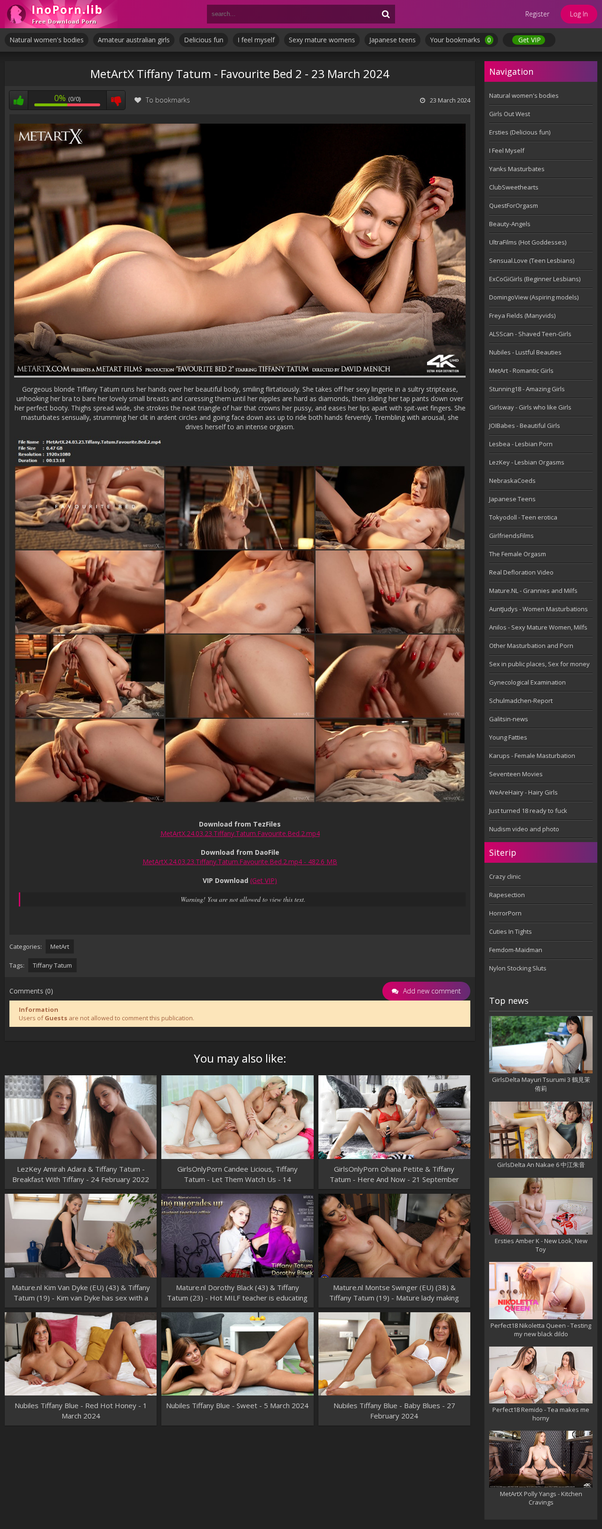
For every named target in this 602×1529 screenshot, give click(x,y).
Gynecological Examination (527, 682)
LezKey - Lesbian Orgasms (526, 462)
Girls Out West (509, 114)
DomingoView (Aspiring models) (533, 297)
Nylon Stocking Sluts (518, 968)
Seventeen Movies (516, 774)
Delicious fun (203, 39)
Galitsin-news (508, 719)
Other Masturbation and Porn (531, 645)
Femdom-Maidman (515, 950)
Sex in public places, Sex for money (539, 664)
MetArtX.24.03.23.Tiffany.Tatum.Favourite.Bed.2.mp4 (240, 833)
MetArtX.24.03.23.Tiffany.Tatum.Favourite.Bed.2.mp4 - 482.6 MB (240, 861)
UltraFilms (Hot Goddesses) (527, 242)
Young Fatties (508, 737)
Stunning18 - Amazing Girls (527, 389)
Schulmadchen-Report (521, 700)
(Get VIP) (263, 880)
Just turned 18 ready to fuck (528, 810)
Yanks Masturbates (517, 169)
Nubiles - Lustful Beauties (525, 352)
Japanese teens (392, 39)
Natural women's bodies (46, 39)
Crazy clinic (505, 876)
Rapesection (507, 895)
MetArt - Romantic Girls (521, 370)
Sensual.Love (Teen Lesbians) (531, 260)
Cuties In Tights (510, 931)
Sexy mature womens (322, 39)
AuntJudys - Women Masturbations (538, 609)
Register (537, 13)
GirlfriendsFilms (511, 535)
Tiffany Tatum (52, 965)
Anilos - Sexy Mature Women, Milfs (538, 627)
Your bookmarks (460, 39)
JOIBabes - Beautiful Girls (524, 425)
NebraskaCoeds (512, 480)
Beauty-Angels (510, 224)
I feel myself (256, 39)
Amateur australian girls (134, 39)
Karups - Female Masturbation (532, 755)
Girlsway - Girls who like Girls (530, 407)
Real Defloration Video (521, 572)
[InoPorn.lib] (61, 14)
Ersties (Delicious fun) (519, 132)
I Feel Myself (506, 150)
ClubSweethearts (514, 187)
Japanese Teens (512, 499)
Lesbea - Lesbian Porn (521, 444)
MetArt (59, 946)
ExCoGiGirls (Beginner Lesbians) (534, 279)
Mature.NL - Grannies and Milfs (533, 590)
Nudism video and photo (524, 829)
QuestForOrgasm (513, 205)
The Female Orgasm (517, 554)
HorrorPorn (505, 913)
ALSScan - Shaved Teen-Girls (530, 334)
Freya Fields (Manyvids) (522, 315)
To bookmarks (168, 99)
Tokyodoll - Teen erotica (523, 517)
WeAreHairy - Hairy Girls (523, 792)
